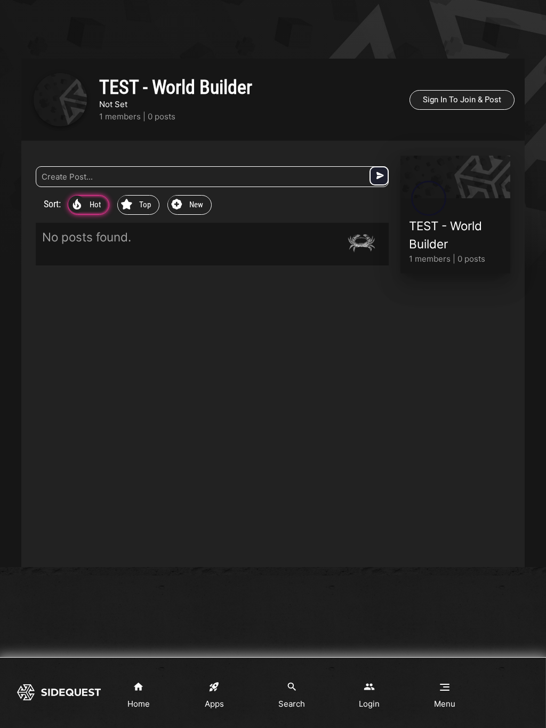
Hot (86, 205)
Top (136, 205)
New (187, 205)
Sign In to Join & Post (462, 99)
